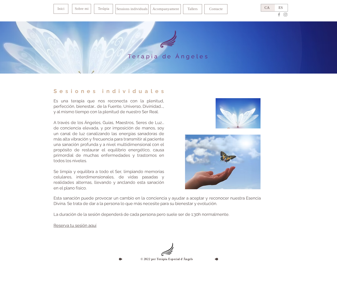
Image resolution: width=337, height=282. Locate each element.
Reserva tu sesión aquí (75, 225)
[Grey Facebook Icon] (279, 14)
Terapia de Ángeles (168, 56)
